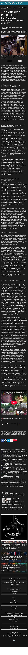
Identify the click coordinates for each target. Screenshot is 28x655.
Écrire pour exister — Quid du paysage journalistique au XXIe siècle (13, 495)
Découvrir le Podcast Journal (14, 613)
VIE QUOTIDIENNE (4, 483)
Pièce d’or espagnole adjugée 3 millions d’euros (14, 473)
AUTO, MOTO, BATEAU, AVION (8, 485)
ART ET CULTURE (17, 481)
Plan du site (14, 622)
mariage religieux (16, 434)
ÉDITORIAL (4, 479)
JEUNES (16, 485)
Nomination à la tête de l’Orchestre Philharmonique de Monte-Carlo (14, 469)
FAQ (14, 624)
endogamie (23, 431)
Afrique (14, 600)
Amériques (14, 606)
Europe (14, 598)
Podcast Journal (14, 3)
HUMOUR (21, 486)
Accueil (3, 7)
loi (9, 433)
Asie (14, 604)
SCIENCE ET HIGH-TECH (6, 482)
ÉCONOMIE (19, 479)
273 (17, 477)
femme (9, 432)
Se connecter (14, 628)
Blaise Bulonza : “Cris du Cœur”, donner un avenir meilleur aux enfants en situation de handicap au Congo (14, 453)
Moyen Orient (14, 602)
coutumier (18, 431)
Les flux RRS (14, 626)
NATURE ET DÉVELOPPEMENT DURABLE (14, 582)
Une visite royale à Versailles (9, 462)
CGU (14, 617)
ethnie (6, 432)
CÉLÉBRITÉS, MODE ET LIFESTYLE (16, 483)
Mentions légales (14, 619)
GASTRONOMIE (23, 482)
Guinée (7, 433)
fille (12, 432)
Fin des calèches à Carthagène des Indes (14, 464)
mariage (20, 433)
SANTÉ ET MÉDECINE (15, 482)
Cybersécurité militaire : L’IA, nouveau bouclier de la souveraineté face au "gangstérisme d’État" (14, 458)
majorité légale (14, 433)
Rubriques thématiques (12, 7)
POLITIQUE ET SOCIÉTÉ (11, 479)
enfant (2, 432)
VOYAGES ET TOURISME (14, 486)
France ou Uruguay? (7, 463)
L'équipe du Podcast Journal (14, 615)
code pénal (6, 431)
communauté (13, 431)
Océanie (14, 608)
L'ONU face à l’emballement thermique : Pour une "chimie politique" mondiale (14, 456)
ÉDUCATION (23, 481)
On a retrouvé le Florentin (8, 467)
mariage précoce (8, 434)
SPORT (24, 483)
